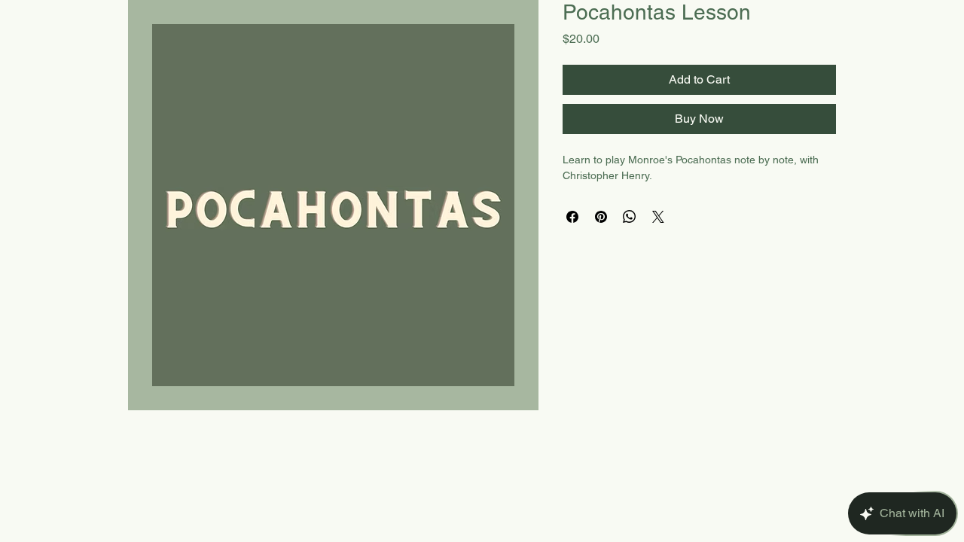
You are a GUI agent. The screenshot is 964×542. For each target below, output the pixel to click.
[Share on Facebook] (572, 217)
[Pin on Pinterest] (601, 217)
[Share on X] (658, 217)
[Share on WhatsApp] (630, 217)
